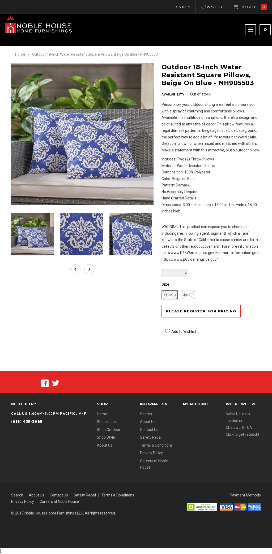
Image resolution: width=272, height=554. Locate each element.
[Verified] (202, 507)
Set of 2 (170, 294)
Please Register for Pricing (201, 311)
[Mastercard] (240, 507)
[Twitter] (55, 383)
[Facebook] (45, 383)
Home (20, 54)
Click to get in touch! (242, 434)
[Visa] (226, 507)
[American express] (254, 507)
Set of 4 (188, 294)
